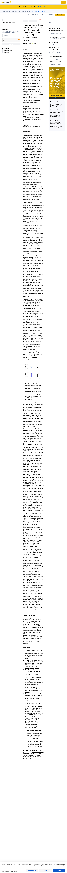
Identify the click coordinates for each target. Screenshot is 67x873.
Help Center (29, 2)
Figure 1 (30, 359)
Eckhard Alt (27, 45)
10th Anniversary (39, 2)
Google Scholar (34, 656)
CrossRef (27, 658)
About (25, 2)
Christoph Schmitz (27, 43)
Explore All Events (43, 7)
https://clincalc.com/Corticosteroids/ (32, 516)
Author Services (47, 2)
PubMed (37, 668)
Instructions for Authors (18, 2)
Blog (34, 2)
